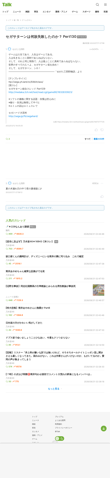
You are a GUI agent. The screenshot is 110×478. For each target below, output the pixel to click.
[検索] (97, 4)
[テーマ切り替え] (59, 438)
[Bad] (102, 130)
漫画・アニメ (61, 11)
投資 (106, 11)
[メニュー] (105, 4)
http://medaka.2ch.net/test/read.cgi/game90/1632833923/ (40, 92)
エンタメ (47, 11)
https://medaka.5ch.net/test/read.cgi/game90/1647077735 (80, 122)
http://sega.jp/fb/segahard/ (23, 116)
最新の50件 (99, 139)
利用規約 (58, 424)
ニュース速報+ (12, 297)
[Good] (96, 130)
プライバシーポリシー (63, 428)
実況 (36, 11)
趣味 (97, 11)
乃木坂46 (10, 245)
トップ (5, 11)
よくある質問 (60, 420)
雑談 (27, 11)
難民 (8, 230)
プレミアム (59, 416)
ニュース (17, 11)
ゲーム (75, 11)
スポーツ (86, 11)
